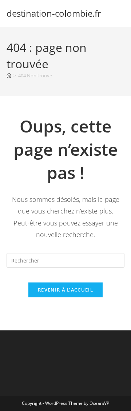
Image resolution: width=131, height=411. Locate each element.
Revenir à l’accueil (65, 289)
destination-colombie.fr (54, 13)
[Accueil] (9, 75)
